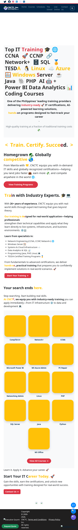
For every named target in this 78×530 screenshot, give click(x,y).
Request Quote (10, 526)
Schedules (41, 7)
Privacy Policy (54, 519)
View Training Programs (21, 184)
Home (24, 7)
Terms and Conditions (37, 519)
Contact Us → (12, 491)
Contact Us (64, 8)
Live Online (57, 8)
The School (49, 8)
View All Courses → (39, 460)
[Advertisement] (39, 28)
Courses (31, 7)
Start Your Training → (18, 275)
